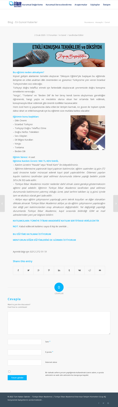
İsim (47, 341)
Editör (81, 35)
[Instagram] (108, 403)
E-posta (49, 352)
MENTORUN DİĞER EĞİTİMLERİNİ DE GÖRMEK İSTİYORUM (44, 239)
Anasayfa (99, 22)
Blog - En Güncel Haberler (22, 22)
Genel (107, 22)
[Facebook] (98, 403)
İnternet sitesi (51, 362)
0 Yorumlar (52, 35)
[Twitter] (103, 403)
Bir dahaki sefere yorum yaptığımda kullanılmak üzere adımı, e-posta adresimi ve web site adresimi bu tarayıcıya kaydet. (74, 373)
